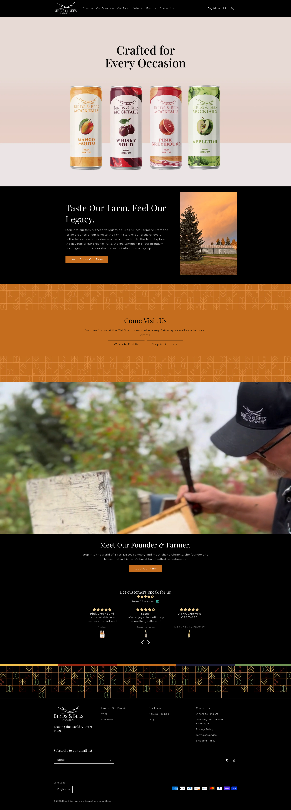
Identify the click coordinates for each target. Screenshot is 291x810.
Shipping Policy (205, 740)
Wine (104, 713)
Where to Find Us (126, 344)
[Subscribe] (110, 760)
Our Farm (155, 708)
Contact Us (203, 708)
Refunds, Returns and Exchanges (209, 721)
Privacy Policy (204, 729)
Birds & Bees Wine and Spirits (77, 801)
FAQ (151, 719)
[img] (145, 596)
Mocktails (107, 719)
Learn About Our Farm (86, 259)
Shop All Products (165, 344)
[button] (87, 8)
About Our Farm (145, 568)
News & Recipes (159, 713)
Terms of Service (206, 734)
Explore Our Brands (113, 708)
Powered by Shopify (102, 801)
